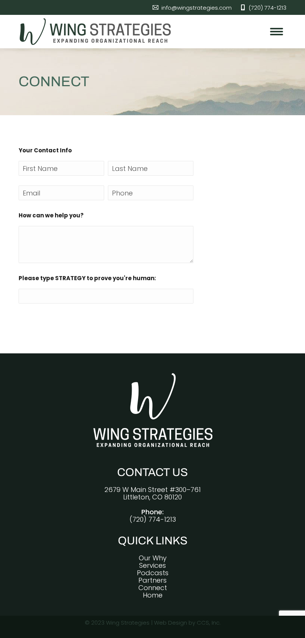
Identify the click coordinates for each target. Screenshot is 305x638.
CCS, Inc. (209, 622)
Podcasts (152, 572)
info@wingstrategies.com (196, 8)
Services (152, 565)
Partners (152, 580)
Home (153, 595)
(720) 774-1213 (267, 8)
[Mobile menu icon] (276, 31)
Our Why (153, 558)
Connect (152, 587)
